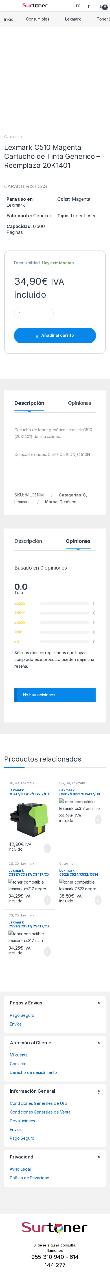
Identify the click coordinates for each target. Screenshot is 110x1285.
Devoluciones (22, 1120)
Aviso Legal (20, 1169)
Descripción (29, 403)
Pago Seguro (22, 1015)
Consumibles (37, 19)
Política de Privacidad (29, 1177)
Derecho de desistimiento (33, 1072)
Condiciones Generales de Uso (38, 1103)
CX (17, 783)
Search (79, 5)
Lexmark (73, 19)
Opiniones (79, 403)
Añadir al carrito (57, 335)
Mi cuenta (19, 1055)
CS (10, 783)
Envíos (16, 1024)
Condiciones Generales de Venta (40, 1112)
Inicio (9, 19)
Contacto (18, 1063)
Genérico (68, 501)
